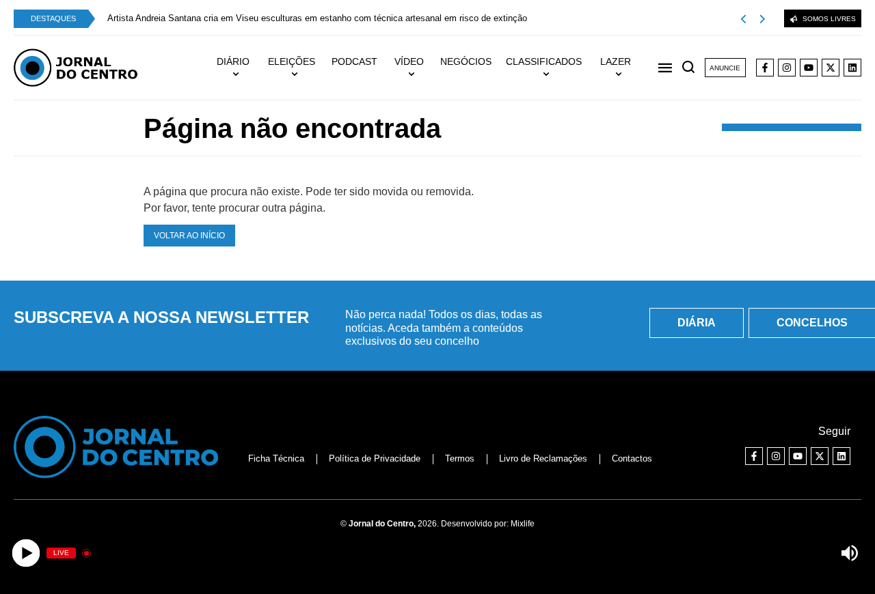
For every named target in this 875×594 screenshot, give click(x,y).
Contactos (632, 458)
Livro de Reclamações (543, 458)
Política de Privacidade (374, 458)
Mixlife (523, 523)
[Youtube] (809, 67)
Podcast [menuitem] (354, 61)
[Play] (25, 553)
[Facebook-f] (765, 67)
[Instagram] (787, 67)
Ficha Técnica (276, 458)
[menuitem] (239, 67)
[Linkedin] (852, 67)
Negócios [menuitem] (466, 61)
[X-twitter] (830, 67)
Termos (459, 458)
